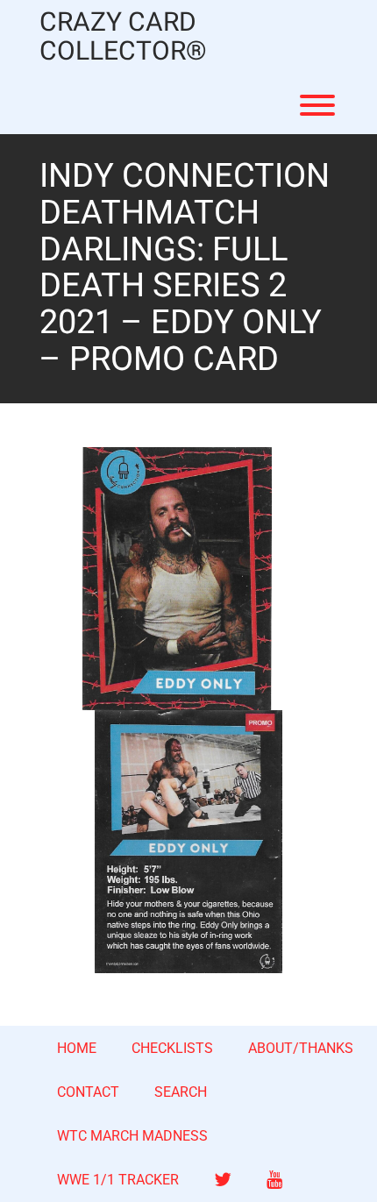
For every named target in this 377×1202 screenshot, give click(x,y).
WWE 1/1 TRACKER (118, 1179)
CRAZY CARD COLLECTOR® (123, 38)
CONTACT (88, 1092)
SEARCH (180, 1092)
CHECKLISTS (172, 1048)
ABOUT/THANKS (300, 1048)
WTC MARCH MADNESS (132, 1135)
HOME (76, 1048)
